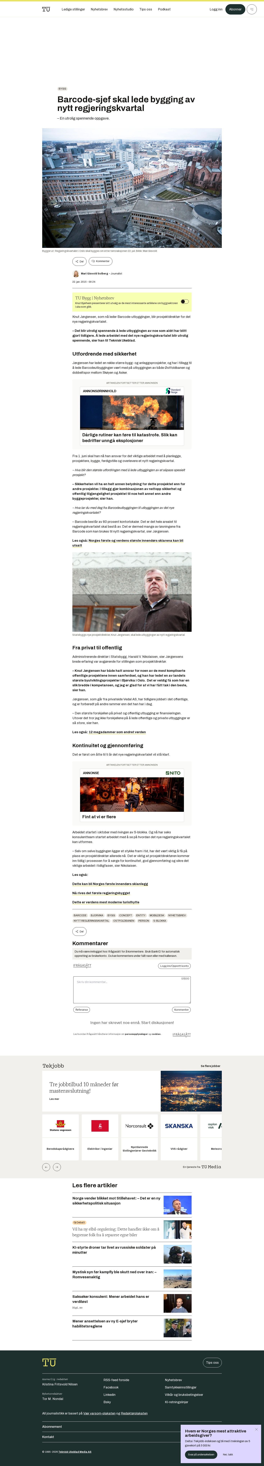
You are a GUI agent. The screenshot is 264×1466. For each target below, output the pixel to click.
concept (125, 915)
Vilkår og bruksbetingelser (184, 1395)
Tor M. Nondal (52, 1399)
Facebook (111, 1387)
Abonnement (52, 1426)
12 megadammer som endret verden (117, 732)
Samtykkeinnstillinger (180, 1387)
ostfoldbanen (123, 920)
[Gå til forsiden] (46, 9)
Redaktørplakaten (134, 1413)
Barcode (80, 915)
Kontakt (48, 1437)
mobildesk (157, 915)
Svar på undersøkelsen (201, 1454)
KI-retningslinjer (176, 1402)
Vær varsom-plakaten (99, 1413)
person (143, 920)
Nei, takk (228, 1454)
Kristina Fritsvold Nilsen (60, 1384)
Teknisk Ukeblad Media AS (74, 1452)
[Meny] (252, 9)
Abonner (235, 9)
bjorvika (97, 915)
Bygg (62, 88)
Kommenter (102, 261)
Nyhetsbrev (177, 915)
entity (140, 915)
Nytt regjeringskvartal (91, 920)
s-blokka (159, 920)
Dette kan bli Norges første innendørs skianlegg (110, 884)
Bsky (107, 1402)
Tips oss (212, 1362)
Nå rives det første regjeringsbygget (101, 893)
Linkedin (109, 1395)
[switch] (185, 301)
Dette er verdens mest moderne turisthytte (105, 902)
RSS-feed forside (116, 1380)
